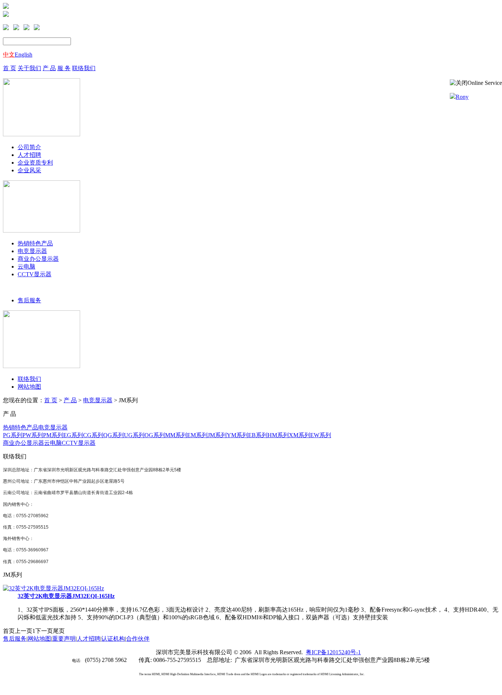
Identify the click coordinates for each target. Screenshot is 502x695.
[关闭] (458, 83)
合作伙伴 (138, 638)
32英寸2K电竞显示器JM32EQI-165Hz (66, 596)
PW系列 (32, 435)
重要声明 (64, 638)
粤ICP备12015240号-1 (333, 652)
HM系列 (278, 435)
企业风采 (29, 170)
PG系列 (12, 435)
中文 (9, 54)
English (23, 54)
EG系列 (73, 435)
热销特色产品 (35, 243)
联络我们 (84, 68)
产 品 (49, 68)
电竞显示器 (32, 251)
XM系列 (299, 435)
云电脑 (26, 266)
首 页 (9, 68)
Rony (462, 97)
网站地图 (29, 386)
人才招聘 (29, 155)
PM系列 (53, 435)
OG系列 (154, 435)
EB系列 (258, 435)
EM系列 (197, 435)
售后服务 (29, 300)
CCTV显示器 (34, 274)
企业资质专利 (35, 162)
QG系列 (113, 435)
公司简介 (29, 147)
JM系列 (217, 435)
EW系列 (320, 435)
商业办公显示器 (38, 259)
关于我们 (29, 68)
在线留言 (22, 7)
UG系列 (134, 435)
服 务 (64, 68)
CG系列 (93, 435)
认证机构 (113, 638)
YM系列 (237, 435)
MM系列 (176, 435)
